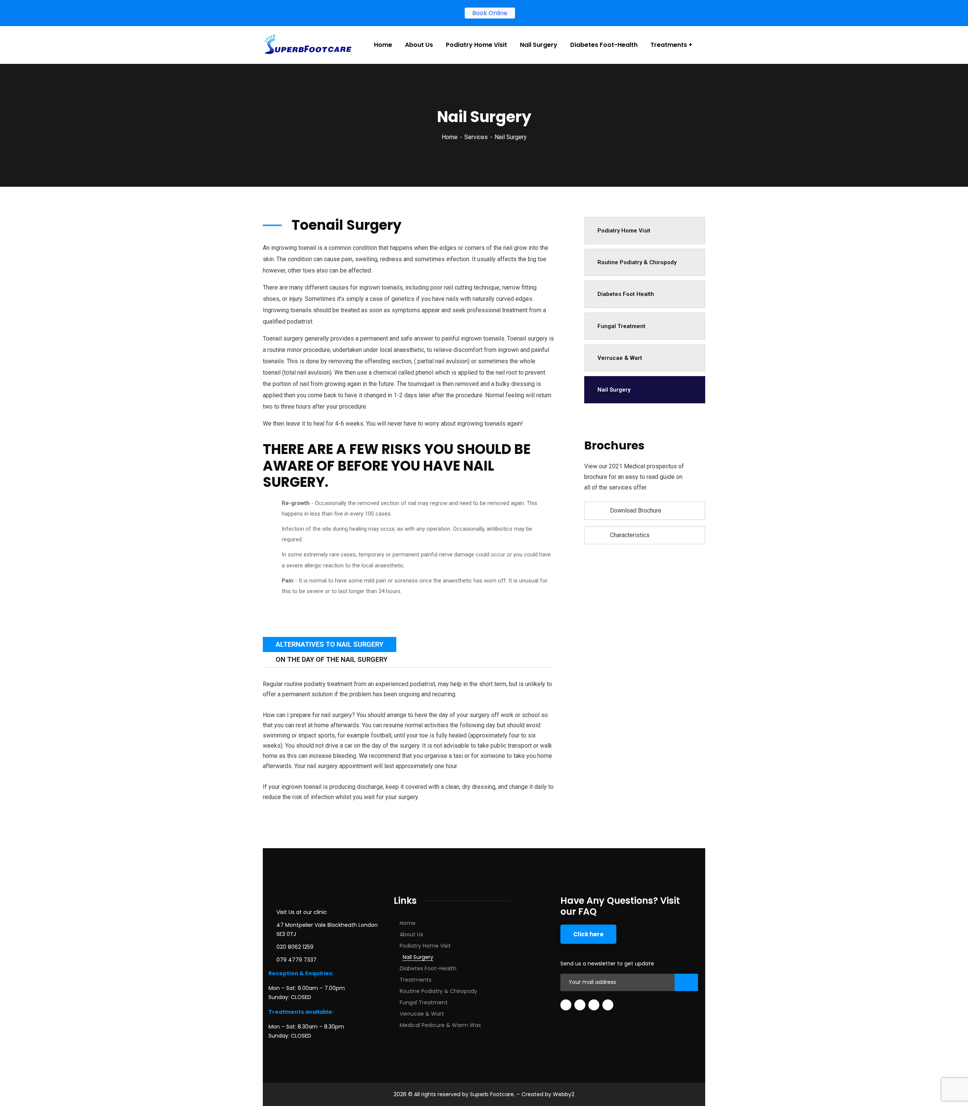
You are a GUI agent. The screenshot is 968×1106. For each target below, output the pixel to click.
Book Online (486, 13)
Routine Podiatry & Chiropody (636, 262)
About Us (411, 934)
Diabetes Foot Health (625, 294)
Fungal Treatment (621, 326)
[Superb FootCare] (308, 45)
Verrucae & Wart (619, 358)
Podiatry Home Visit (623, 230)
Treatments (415, 980)
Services (476, 137)
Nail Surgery (613, 389)
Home (450, 137)
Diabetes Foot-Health (428, 968)
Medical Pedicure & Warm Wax (440, 1025)
